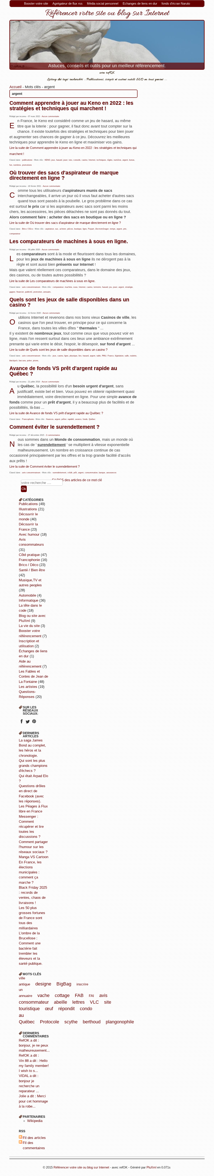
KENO (47, 160)
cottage (62, 995)
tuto (70, 160)
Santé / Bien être (32, 570)
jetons (35, 361)
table (99, 356)
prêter (63, 419)
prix (124, 229)
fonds (85, 419)
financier (20, 292)
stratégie (129, 287)
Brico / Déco (27, 229)
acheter (63, 229)
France (111, 356)
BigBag (63, 983)
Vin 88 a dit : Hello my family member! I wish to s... (34, 1066)
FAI (91, 996)
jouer (65, 160)
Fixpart (91, 229)
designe (43, 983)
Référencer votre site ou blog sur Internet (107, 13)
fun (10, 165)
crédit (70, 473)
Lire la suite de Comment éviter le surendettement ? (44, 466)
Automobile (27, 595)
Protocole (49, 1021)
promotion (37, 292)
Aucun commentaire (50, 116)
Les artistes (28, 687)
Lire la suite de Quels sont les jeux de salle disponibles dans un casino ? (58, 349)
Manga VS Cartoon (33, 857)
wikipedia (34, 1121)
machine (68, 287)
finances (50, 419)
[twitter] (27, 723)
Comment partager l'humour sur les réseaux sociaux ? (33, 847)
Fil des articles (34, 1138)
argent (125, 160)
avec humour (29, 534)
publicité (28, 292)
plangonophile (120, 1021)
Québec (92, 419)
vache (43, 995)
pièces (70, 229)
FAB (79, 995)
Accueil (15, 87)
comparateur (14, 234)
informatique (28, 600)
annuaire (47, 292)
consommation (91, 473)
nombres (17, 165)
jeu (110, 287)
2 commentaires (53, 435)
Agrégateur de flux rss (67, 3)
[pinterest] (34, 723)
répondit (66, 1008)
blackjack (13, 361)
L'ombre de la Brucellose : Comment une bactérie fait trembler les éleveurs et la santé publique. (30, 948)
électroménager (102, 229)
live (80, 356)
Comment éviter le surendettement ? (54, 427)
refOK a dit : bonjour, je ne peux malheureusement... (34, 1045)
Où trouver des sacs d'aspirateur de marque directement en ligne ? (63, 175)
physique (73, 356)
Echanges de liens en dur (140, 3)
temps (112, 229)
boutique (78, 229)
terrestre (97, 287)
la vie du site (29, 626)
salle (127, 356)
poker (29, 361)
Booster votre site (36, 3)
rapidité (71, 419)
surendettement (59, 473)
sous (75, 287)
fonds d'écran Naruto (176, 3)
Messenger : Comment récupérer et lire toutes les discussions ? (31, 826)
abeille (60, 1002)
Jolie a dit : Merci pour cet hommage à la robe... (33, 1101)
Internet (92, 160)
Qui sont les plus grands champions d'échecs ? (33, 765)
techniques (101, 160)
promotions (27, 165)
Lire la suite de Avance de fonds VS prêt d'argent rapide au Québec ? (56, 413)
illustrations (28, 509)
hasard (59, 160)
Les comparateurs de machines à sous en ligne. (68, 241)
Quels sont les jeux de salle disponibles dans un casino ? (69, 302)
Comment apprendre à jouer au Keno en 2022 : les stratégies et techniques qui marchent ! (71, 105)
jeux (53, 160)
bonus (131, 160)
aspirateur (49, 229)
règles (109, 160)
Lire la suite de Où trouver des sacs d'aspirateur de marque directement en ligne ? (65, 222)
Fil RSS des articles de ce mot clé (77, 480)
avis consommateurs (31, 287)
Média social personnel (102, 3)
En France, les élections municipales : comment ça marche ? (30, 872)
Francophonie (28, 419)
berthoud (92, 1021)
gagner (12, 292)
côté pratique (29, 555)
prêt (75, 473)
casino (84, 160)
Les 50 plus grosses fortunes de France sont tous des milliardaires (32, 918)
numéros (117, 160)
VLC (94, 1002)
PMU (104, 356)
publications (27, 160)
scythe (71, 1021)
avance (78, 419)
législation (119, 356)
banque (102, 473)
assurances (111, 473)
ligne (85, 229)
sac (56, 229)
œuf (49, 1008)
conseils (76, 160)
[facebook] (21, 723)
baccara (22, 361)
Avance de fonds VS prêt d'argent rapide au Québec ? (63, 370)
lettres (78, 1002)
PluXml (151, 1167)
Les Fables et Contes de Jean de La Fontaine (33, 676)
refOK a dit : (29, 1055)
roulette (133, 356)
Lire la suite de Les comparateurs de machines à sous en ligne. (52, 281)
